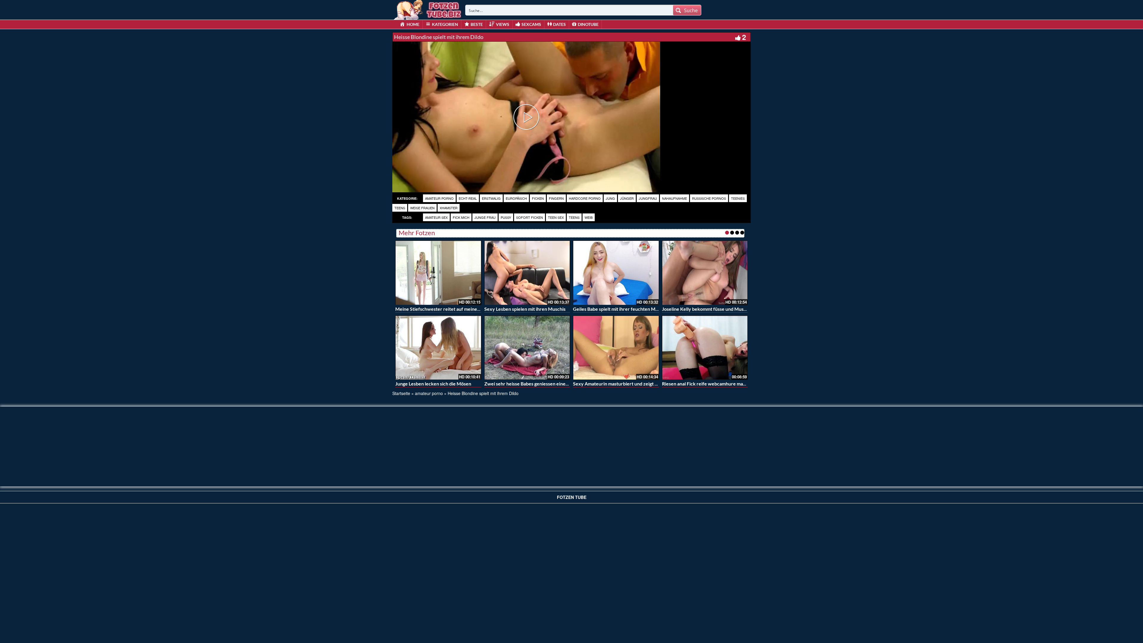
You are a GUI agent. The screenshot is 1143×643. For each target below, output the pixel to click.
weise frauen (422, 207)
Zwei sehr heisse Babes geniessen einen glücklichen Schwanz (548, 383)
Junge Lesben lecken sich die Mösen (433, 383)
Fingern (556, 198)
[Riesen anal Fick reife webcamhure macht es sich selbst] (705, 348)
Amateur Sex (436, 217)
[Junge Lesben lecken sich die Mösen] (438, 348)
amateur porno (439, 198)
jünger (627, 198)
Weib (589, 217)
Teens (574, 217)
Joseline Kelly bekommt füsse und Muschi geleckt (714, 309)
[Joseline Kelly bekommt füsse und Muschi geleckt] (705, 273)
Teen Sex (556, 217)
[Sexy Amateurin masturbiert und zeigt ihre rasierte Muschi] (616, 348)
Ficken (538, 198)
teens (399, 207)
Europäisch (516, 198)
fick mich (461, 217)
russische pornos (709, 198)
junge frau (485, 217)
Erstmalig (491, 198)
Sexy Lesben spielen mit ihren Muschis (525, 309)
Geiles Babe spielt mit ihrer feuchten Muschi (619, 309)
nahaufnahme (674, 198)
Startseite (401, 393)
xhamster (448, 207)
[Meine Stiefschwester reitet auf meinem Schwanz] (438, 273)
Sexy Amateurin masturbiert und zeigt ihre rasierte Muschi (635, 383)
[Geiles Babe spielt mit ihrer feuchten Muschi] (616, 273)
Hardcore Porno (585, 198)
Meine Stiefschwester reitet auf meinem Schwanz (448, 309)
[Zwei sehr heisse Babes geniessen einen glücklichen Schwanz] (527, 348)
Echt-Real (468, 198)
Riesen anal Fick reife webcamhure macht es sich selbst (720, 383)
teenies (738, 198)
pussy (506, 217)
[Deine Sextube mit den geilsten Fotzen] (428, 9)
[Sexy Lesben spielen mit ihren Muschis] (527, 273)
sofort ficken (529, 217)
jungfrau (648, 198)
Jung (610, 198)
